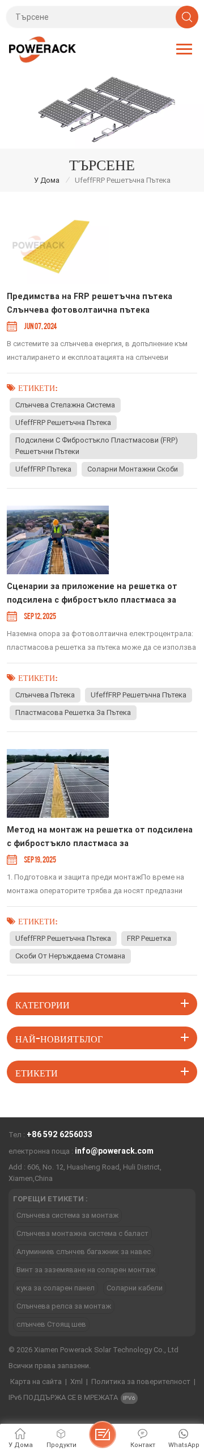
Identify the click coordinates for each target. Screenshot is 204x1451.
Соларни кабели (135, 1288)
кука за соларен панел (55, 1288)
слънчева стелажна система (65, 405)
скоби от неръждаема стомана (70, 956)
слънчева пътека (45, 695)
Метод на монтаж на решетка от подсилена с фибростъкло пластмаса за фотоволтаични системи (100, 838)
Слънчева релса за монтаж (63, 1306)
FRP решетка (149, 938)
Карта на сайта (36, 1381)
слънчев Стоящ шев (51, 1324)
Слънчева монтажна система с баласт (82, 1233)
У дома (47, 180)
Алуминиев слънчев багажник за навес (83, 1251)
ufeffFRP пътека (43, 469)
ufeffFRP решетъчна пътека (63, 422)
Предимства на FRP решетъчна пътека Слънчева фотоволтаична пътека (89, 303)
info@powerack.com (114, 1150)
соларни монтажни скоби (132, 469)
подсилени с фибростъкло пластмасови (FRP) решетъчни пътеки (96, 446)
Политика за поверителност (140, 1381)
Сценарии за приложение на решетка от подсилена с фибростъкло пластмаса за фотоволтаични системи (92, 594)
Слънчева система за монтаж (67, 1215)
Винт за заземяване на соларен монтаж (85, 1269)
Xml (76, 1381)
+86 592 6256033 (59, 1134)
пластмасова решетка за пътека (73, 712)
